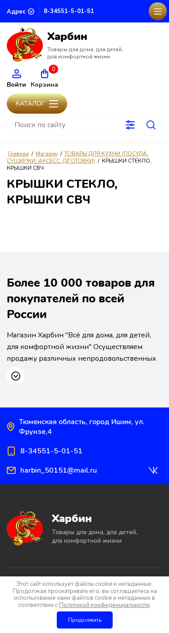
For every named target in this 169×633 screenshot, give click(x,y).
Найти (151, 125)
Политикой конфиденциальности (104, 605)
